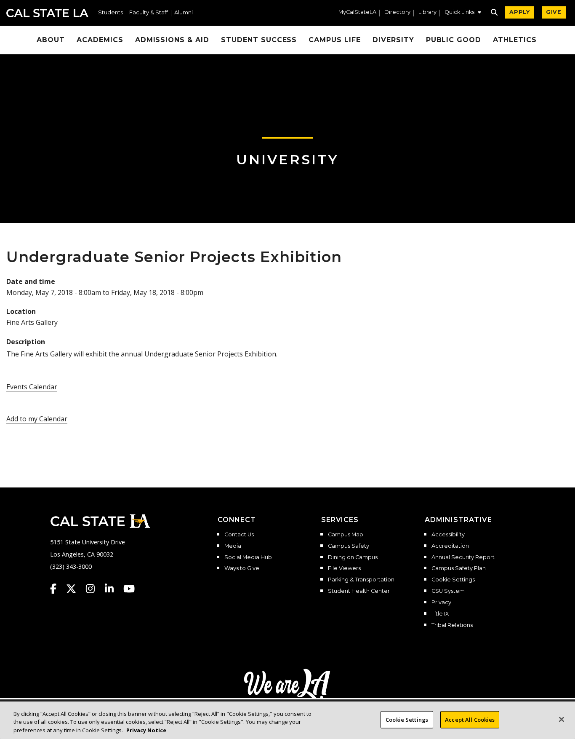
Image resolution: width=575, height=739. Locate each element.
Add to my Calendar (36, 418)
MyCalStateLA (357, 12)
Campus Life (335, 40)
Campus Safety (348, 546)
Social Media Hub (248, 557)
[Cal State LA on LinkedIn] (113, 588)
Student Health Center (359, 591)
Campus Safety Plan (458, 568)
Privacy (441, 602)
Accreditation (450, 546)
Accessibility (448, 535)
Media (232, 546)
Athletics (515, 40)
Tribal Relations (452, 625)
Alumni (183, 13)
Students (110, 13)
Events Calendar (31, 386)
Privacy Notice (146, 730)
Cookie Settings (453, 580)
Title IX (440, 614)
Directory (397, 12)
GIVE (554, 12)
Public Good (454, 40)
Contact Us (239, 535)
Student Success (259, 40)
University (287, 159)
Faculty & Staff (148, 13)
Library (427, 12)
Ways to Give (241, 568)
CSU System (448, 591)
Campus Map (345, 535)
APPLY (519, 12)
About (51, 40)
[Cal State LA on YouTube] (129, 588)
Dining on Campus (353, 557)
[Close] (561, 719)
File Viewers (344, 568)
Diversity (393, 40)
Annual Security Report (463, 557)
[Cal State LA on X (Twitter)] (75, 588)
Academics (100, 40)
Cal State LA (47, 13)
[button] (463, 13)
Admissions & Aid (172, 40)
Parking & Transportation (361, 580)
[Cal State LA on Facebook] (57, 588)
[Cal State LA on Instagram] (94, 588)
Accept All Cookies (470, 719)
